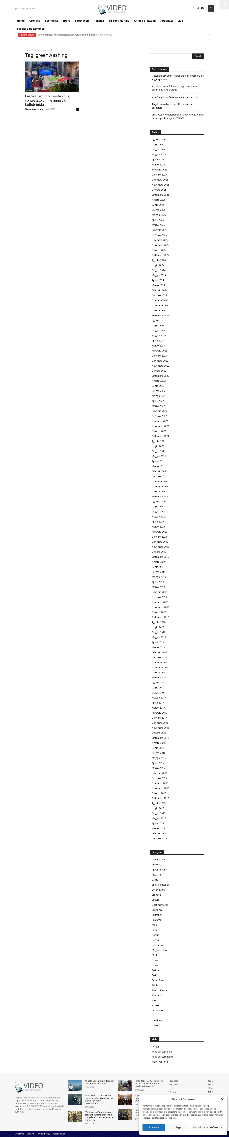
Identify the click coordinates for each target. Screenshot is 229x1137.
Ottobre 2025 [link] (159, 189)
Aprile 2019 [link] (158, 582)
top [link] (153, 1015)
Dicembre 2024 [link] (160, 240)
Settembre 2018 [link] (160, 617)
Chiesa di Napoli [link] (160, 884)
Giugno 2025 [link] (158, 209)
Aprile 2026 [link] (158, 159)
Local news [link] (158, 945)
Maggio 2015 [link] (159, 818)
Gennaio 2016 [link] (159, 778)
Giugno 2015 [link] (158, 813)
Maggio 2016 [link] (159, 758)
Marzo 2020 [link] (158, 526)
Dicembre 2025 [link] (160, 179)
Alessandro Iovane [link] (34, 109)
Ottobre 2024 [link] (159, 250)
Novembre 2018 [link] (160, 607)
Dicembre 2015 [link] (160, 783)
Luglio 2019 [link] (158, 566)
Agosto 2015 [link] (159, 803)
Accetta (154, 1127)
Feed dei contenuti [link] (162, 1051)
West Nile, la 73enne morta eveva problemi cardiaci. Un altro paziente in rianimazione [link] (99, 1099)
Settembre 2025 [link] (160, 194)
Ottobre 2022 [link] (159, 370)
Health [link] (155, 940)
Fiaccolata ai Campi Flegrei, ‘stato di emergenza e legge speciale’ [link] (178, 77)
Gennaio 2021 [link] (159, 476)
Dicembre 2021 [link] (160, 421)
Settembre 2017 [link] (160, 677)
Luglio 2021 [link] (158, 446)
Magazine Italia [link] (160, 950)
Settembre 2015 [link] (160, 798)
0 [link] (77, 109)
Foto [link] (154, 929)
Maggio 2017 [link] (159, 697)
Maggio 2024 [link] (159, 275)
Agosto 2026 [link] (159, 139)
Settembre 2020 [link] (160, 496)
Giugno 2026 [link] (158, 149)
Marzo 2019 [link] (158, 587)
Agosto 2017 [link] (159, 682)
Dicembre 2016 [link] (160, 722)
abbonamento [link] (159, 859)
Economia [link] (157, 909)
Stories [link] (155, 1005)
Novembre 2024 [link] (160, 245)
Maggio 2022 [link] (159, 395)
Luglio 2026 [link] (158, 144)
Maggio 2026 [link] (159, 154)
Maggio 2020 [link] (159, 516)
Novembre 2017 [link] (160, 667)
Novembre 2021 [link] (160, 426)
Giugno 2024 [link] (158, 270)
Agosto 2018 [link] (159, 622)
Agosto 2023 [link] (159, 320)
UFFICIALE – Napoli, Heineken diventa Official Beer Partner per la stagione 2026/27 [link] (178, 116)
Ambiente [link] (157, 864)
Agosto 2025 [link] (159, 199)
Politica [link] (156, 970)
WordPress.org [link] (160, 1061)
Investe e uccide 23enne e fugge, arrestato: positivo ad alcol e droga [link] (174, 88)
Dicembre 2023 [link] (160, 300)
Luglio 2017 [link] (158, 687)
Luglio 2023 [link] (158, 325)
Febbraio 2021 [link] (159, 471)
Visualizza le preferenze (207, 1127)
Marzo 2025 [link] (158, 224)
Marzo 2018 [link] (158, 647)
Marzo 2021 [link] (158, 466)
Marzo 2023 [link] (158, 345)
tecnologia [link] (157, 1010)
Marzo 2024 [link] (158, 285)
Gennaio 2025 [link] (159, 235)
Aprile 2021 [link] (158, 461)
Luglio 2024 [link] (158, 265)
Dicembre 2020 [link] (160, 481)
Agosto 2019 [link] (159, 561)
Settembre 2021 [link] (160, 436)
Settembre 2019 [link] (160, 556)
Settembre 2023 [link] (160, 315)
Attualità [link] (29, 90)
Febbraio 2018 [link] (159, 652)
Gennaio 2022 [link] (159, 416)
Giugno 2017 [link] (158, 692)
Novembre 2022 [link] (160, 365)
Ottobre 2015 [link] (159, 793)
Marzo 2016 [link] (158, 768)
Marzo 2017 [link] (158, 707)
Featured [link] (156, 919)
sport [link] (154, 1000)
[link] (224, 4)
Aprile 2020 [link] (158, 521)
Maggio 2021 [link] (159, 456)
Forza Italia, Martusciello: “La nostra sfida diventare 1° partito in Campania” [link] (149, 1083)
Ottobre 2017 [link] (159, 672)
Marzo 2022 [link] (158, 405)
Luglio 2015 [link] (158, 808)
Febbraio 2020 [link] (159, 531)
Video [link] (155, 1025)
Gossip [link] (155, 935)
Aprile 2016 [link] (158, 763)
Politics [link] (155, 975)
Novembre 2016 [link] (160, 727)
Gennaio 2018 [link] (159, 657)
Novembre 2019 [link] (160, 546)
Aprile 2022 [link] (158, 400)
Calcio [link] (155, 879)
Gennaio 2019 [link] (159, 597)
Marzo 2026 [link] (158, 164)
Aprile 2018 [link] (158, 642)
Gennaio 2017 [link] (159, 717)
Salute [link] (155, 985)
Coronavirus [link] (158, 889)
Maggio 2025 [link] (159, 214)
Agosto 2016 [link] (159, 742)
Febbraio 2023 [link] (159, 350)
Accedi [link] (155, 1046)
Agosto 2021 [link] (159, 441)
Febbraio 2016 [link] (159, 773)
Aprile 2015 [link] (158, 823)
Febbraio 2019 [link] (159, 592)
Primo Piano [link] (158, 980)
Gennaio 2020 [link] (159, 536)
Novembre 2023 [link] (160, 305)
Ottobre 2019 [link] (159, 551)
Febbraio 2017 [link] (159, 712)
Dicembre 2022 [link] (160, 360)
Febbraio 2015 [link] (159, 833)
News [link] (155, 960)
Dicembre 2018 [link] (160, 602)
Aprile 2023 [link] (158, 340)
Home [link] (28, 50)
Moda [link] (155, 955)
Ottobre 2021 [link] (159, 431)
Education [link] (157, 914)
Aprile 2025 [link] (158, 219)
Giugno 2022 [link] (158, 390)
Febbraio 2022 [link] (159, 411)
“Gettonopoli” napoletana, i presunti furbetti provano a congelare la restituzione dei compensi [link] (99, 1116)
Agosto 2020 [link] (159, 501)
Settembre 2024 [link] (160, 255)
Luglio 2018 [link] (158, 627)
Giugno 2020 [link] (158, 511)
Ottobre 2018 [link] (159, 612)
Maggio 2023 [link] (159, 335)
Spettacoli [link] (157, 995)
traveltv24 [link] (157, 1020)
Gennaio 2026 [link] (159, 174)
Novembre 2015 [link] (160, 788)
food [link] (154, 924)
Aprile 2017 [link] (158, 702)
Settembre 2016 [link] (160, 737)
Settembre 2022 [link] (160, 375)
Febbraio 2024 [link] (159, 290)
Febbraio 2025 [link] (159, 229)
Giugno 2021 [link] (158, 451)
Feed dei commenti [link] (162, 1056)
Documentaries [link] (160, 904)
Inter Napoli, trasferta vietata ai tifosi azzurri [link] (175, 97)
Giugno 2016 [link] (158, 752)
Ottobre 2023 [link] (159, 310)
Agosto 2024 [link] (159, 260)
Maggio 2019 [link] (159, 576)
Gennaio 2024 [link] (159, 295)
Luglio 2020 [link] (158, 506)
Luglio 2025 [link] (158, 204)
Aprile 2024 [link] (158, 280)
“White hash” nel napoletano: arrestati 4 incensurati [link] (66, 34)
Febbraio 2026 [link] (159, 169)
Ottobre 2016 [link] (159, 732)
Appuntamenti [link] (159, 869)
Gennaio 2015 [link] (159, 838)
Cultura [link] (155, 899)
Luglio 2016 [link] (158, 747)
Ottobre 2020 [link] (159, 491)
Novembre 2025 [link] (160, 184)
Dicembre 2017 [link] (160, 662)
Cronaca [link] (156, 894)
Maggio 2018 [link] (159, 637)
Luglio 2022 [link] (158, 385)
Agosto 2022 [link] (159, 380)
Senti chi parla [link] (159, 990)
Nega (178, 1127)
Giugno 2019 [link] (158, 571)
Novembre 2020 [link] (160, 486)
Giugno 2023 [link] (158, 330)
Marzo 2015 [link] (158, 828)
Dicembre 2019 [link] (160, 541)
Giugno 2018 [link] (158, 632)
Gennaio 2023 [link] (159, 355)
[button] (222, 1099)
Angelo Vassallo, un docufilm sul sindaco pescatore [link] (173, 106)
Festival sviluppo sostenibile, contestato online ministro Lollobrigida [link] (47, 100)
